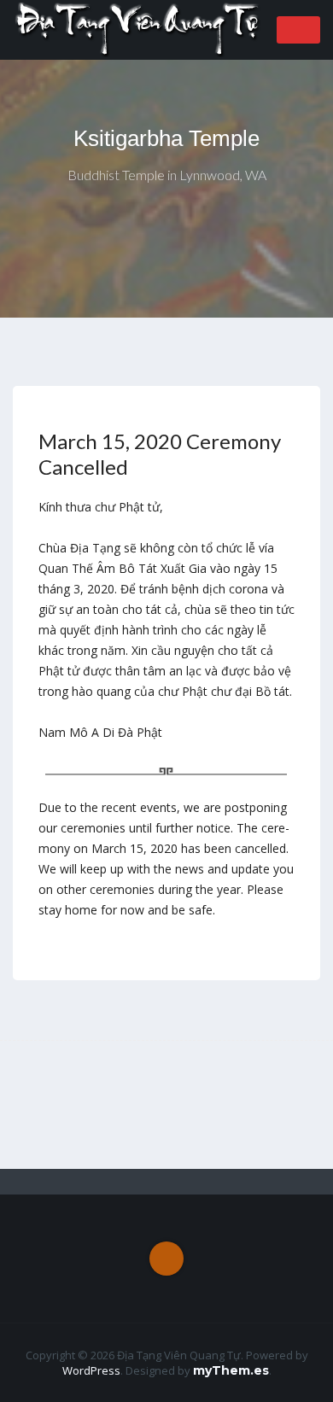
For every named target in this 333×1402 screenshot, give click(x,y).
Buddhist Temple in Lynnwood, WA (166, 174)
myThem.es (231, 1370)
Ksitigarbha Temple (166, 138)
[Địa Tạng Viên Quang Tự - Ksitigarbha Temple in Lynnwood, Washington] (139, 28)
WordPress (91, 1370)
